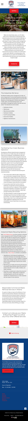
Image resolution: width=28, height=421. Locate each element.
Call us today (11, 252)
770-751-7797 (9, 382)
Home (3, 393)
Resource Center (6, 397)
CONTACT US (7, 370)
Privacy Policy (6, 415)
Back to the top (15, 333)
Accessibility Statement (19, 415)
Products (4, 396)
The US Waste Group (8, 234)
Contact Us (14, 64)
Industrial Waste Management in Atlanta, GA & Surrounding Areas (14, 21)
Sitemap (11, 415)
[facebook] (25, 408)
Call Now (14, 10)
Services (4, 395)
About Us (4, 399)
